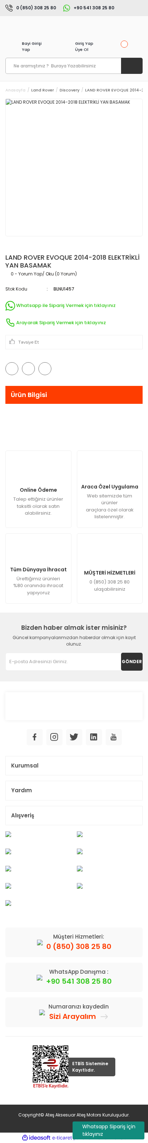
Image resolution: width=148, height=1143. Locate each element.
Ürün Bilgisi (29, 394)
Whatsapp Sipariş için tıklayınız (108, 1130)
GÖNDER (132, 661)
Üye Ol (81, 49)
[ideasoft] (36, 1137)
